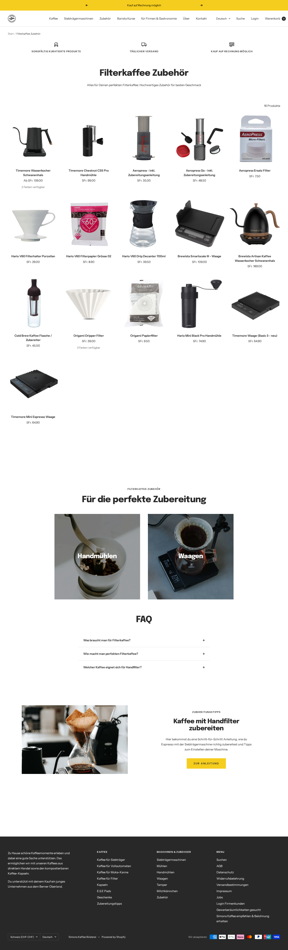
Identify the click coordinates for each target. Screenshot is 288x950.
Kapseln (102, 885)
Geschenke (104, 897)
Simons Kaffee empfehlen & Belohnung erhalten (242, 918)
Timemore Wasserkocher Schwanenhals (33, 173)
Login (255, 18)
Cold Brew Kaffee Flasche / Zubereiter (33, 338)
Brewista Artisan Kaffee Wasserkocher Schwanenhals (255, 258)
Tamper (162, 885)
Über (186, 18)
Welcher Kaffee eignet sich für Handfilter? (112, 667)
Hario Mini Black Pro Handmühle (199, 335)
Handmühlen (165, 872)
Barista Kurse (126, 18)
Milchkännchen (167, 891)
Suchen (221, 860)
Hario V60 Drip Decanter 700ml (144, 256)
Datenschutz (225, 872)
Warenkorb (274, 18)
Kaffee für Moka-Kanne (112, 872)
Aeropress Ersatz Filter (255, 170)
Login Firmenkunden (230, 903)
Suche (240, 18)
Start (11, 33)
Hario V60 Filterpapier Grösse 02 (88, 256)
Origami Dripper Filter (88, 335)
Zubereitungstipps (109, 903)
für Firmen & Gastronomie (159, 18)
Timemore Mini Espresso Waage (33, 417)
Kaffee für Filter (107, 878)
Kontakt (201, 18)
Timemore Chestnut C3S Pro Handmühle (89, 173)
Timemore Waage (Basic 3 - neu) (254, 335)
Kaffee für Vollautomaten (114, 866)
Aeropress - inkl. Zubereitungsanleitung (144, 173)
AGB (219, 866)
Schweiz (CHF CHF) (22, 936)
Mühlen (162, 866)
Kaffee (53, 18)
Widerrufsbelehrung (230, 878)
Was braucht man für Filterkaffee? (106, 640)
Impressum (224, 891)
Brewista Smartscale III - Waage (199, 256)
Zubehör (105, 18)
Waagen (162, 878)
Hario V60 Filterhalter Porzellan (33, 256)
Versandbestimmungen (232, 885)
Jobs (219, 897)
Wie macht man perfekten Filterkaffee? (110, 654)
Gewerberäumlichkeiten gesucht (238, 910)
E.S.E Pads (104, 891)
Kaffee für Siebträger (111, 860)
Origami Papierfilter (144, 335)
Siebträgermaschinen (78, 18)
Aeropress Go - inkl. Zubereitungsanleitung (199, 173)
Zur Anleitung (206, 763)
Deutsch (221, 18)
